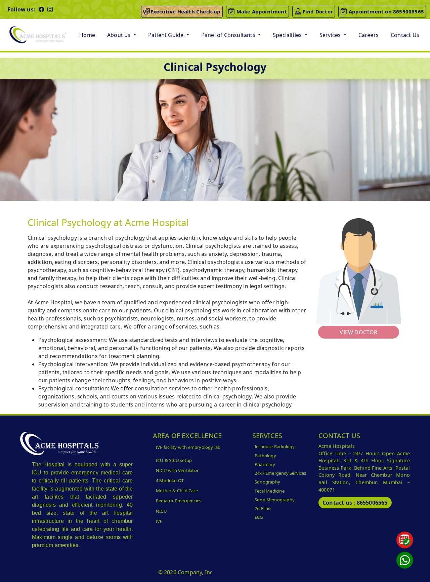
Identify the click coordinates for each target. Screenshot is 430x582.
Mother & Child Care (177, 491)
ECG (259, 517)
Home (87, 35)
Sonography (267, 482)
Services (330, 35)
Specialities (288, 35)
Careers (368, 35)
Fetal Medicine (270, 491)
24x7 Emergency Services (280, 473)
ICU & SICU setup (174, 460)
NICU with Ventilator (177, 470)
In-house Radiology (275, 446)
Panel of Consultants (229, 35)
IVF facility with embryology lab (188, 447)
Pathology (265, 456)
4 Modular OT (170, 480)
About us (119, 35)
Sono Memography (275, 500)
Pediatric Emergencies (178, 501)
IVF (159, 521)
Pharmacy (265, 464)
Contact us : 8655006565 (355, 502)
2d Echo (263, 508)
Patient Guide (166, 35)
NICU (161, 511)
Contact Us (405, 35)
